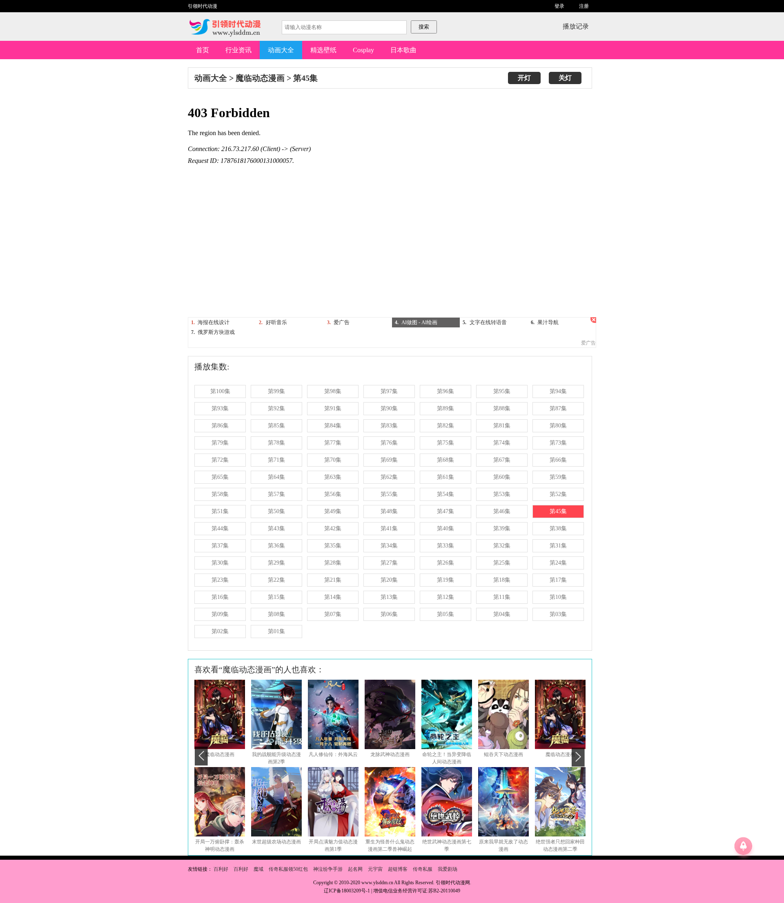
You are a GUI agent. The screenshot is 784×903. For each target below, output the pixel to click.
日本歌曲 (403, 50)
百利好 (221, 869)
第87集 (558, 408)
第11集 (501, 597)
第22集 (276, 580)
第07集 (332, 614)
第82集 (445, 426)
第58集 (220, 494)
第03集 (558, 614)
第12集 (445, 597)
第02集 (220, 631)
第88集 (501, 408)
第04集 (501, 614)
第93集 (220, 408)
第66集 (558, 460)
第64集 (276, 477)
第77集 (332, 443)
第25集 (501, 563)
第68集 (445, 460)
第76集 (389, 443)
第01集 (276, 631)
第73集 (558, 443)
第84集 (332, 426)
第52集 (558, 494)
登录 (559, 6)
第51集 (220, 511)
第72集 (220, 460)
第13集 (389, 597)
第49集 (332, 511)
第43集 (276, 528)
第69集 (389, 460)
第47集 (445, 511)
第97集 (389, 391)
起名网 (355, 869)
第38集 (558, 528)
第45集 (305, 77)
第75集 (445, 443)
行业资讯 (238, 50)
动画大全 (281, 50)
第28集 (332, 563)
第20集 (389, 580)
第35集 (332, 546)
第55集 (389, 494)
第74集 (501, 443)
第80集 (558, 426)
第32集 (501, 546)
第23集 (220, 580)
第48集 (389, 511)
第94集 (558, 391)
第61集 (445, 477)
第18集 (501, 580)
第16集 (220, 597)
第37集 (220, 546)
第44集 (220, 528)
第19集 (445, 580)
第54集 (445, 494)
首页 (202, 50)
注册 (584, 6)
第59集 (558, 477)
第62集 (389, 477)
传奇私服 (422, 869)
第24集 (558, 563)
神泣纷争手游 (328, 869)
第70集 (332, 460)
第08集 (276, 614)
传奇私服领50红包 (288, 869)
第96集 (445, 391)
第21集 (332, 580)
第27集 (389, 563)
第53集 (501, 494)
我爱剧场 (447, 869)
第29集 (276, 563)
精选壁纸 (323, 50)
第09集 (220, 614)
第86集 (220, 426)
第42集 (332, 528)
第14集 (332, 597)
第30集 (220, 563)
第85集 (276, 426)
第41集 (389, 528)
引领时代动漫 (202, 6)
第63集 (332, 477)
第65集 (220, 477)
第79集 (220, 443)
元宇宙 (375, 869)
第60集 (501, 477)
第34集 (389, 546)
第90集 (389, 408)
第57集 (276, 494)
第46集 (501, 511)
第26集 (445, 563)
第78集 (276, 443)
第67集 (501, 460)
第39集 (501, 528)
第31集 (558, 546)
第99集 (276, 391)
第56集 (332, 494)
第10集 (558, 597)
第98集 (332, 391)
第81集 (501, 426)
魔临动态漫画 (260, 77)
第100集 (220, 391)
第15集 (276, 597)
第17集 (558, 580)
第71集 (276, 460)
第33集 (445, 546)
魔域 (258, 869)
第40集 (445, 528)
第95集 (501, 391)
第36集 (276, 546)
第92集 (276, 408)
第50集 (276, 511)
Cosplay (363, 50)
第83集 (389, 426)
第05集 (445, 614)
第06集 (389, 614)
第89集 (445, 408)
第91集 (332, 408)
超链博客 (398, 869)
